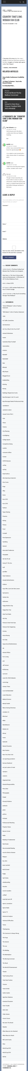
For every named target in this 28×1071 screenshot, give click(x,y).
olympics (5, 771)
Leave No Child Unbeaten (9, 678)
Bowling (5, 384)
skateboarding (6, 882)
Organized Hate (6, 780)
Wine (4, 1044)
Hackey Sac (6, 597)
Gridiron (5, 584)
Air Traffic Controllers (8, 320)
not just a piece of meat (9, 767)
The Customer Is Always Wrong (11, 933)
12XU (4, 316)
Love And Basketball (8, 690)
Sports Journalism (7, 903)
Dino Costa (5, 482)
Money (4, 733)
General (5, 546)
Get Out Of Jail (6, 559)
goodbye (5, 571)
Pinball (4, 797)
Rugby (4, 873)
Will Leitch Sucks (7, 1039)
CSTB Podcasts (7, 461)
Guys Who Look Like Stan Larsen (11, 588)
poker (4, 810)
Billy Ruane (5, 371)
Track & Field (6, 988)
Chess (4, 422)
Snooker (5, 886)
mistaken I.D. (6, 712)
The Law (5, 946)
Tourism (5, 984)
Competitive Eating (7, 444)
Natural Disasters (7, 746)
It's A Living (5, 656)
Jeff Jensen (6, 665)
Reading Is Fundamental (9, 839)
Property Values (7, 827)
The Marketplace (7, 954)
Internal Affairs (6, 652)
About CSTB (10, 283)
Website (5, 239)
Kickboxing (5, 669)
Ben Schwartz (10, 127)
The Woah (5, 963)
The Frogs (5, 937)
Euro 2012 (5, 499)
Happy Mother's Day (8, 605)
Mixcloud (5, 716)
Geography (5, 554)
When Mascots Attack (8, 1035)
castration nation (7, 410)
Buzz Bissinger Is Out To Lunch (11, 397)
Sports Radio (6, 908)
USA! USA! (5, 1010)
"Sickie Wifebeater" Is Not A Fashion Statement (12, 306)
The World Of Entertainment (10, 967)
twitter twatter (6, 993)
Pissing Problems (7, 801)
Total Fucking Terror (8, 976)
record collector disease (9, 852)
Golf (4, 567)
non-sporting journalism (9, 759)
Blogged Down (6, 376)
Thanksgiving (6, 929)
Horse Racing (6, 635)
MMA (4, 720)
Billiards (5, 367)
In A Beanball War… (9, 86)
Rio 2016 (5, 861)
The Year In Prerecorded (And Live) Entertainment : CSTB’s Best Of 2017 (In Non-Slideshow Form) (13, 277)
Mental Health (6, 703)
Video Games (6, 1014)
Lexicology (5, 682)
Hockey (5, 631)
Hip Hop (5, 618)
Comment (5, 205)
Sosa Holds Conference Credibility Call (13, 78)
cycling (4, 469)
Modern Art (5, 729)
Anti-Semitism (6, 325)
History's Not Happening (9, 627)
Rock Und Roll (6, 865)
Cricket (4, 456)
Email (4, 231)
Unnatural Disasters (8, 1001)
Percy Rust (5, 788)
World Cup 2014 (7, 1052)
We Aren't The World (8, 1022)
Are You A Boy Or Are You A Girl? (11, 329)
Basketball (5, 359)
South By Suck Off (7, 899)
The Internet (6, 942)
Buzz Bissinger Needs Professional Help (13, 401)
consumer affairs (7, 452)
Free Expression (13, 67)
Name (5, 224)
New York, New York (8, 754)
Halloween (5, 601)
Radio (4, 835)
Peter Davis (5, 275)
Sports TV (5, 912)
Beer (4, 363)
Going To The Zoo (7, 563)
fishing (4, 520)
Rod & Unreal (6, 869)
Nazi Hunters (6, 750)
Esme (4, 495)
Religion (5, 856)
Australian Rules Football (9, 342)
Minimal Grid (11, 1066)
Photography (6, 793)
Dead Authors (6, 473)
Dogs (4, 486)
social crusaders (7, 890)
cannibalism (6, 405)
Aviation (5, 350)
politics (4, 814)
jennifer (8, 144)
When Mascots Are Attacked (10, 1031)
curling (4, 465)
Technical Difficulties (8, 920)
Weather (5, 1027)
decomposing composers (9, 478)
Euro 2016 (5, 503)
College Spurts (6, 439)
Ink (3, 648)
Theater (5, 971)
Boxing (4, 388)
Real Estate (5, 844)
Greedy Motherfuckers (8, 580)
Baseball (6, 67)
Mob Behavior (6, 725)
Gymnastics (6, 593)
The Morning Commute (9, 959)
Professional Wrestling (8, 822)
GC (16, 23)
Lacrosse (5, 673)
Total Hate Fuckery (7, 980)
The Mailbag (6, 950)
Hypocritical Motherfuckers (10, 644)
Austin (4, 337)
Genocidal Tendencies (8, 550)
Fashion (5, 507)
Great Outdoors (6, 576)
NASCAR (5, 742)
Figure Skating (6, 512)
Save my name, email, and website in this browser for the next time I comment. (13, 251)
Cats (4, 418)
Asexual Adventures (8, 333)
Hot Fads (5, 639)
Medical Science (7, 699)
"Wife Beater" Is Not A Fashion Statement (13, 312)
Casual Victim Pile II (8, 414)
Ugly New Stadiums (8, 997)
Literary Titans (6, 686)
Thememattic (7, 1067)
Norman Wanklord (7, 763)
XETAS (4, 1056)
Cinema (5, 427)
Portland (5, 818)
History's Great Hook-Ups (9, 622)
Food (4, 529)
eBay (4, 490)
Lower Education (7, 695)
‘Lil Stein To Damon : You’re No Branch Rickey (12, 82)
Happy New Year (7, 610)
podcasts (5, 805)
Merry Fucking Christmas (9, 708)
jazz (4, 661)
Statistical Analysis (8, 916)
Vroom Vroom (6, 1018)
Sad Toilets (5, 878)
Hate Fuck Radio (7, 614)
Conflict (5, 448)
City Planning (6, 431)
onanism (5, 776)
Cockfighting (6, 435)
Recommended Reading (9, 848)
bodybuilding (6, 380)
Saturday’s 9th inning (9, 58)
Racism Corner (6, 831)
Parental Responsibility (8, 784)
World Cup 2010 (7, 1048)
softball (5, 895)
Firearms (5, 516)
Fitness (4, 525)
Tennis (4, 925)
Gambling (5, 542)
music (4, 737)
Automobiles (6, 346)
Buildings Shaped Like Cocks (10, 393)
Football (5, 533)
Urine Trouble (6, 1005)
